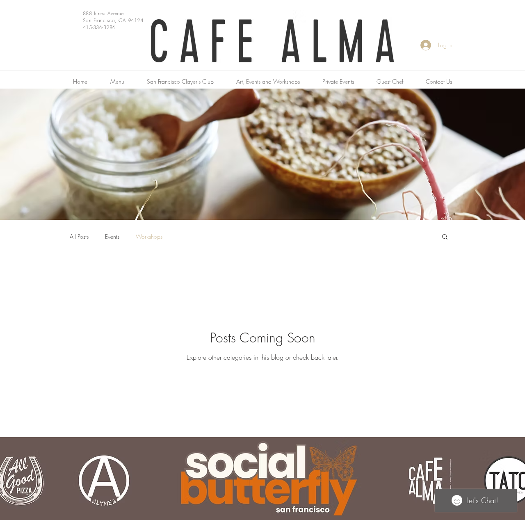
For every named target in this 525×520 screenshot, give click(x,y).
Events (112, 236)
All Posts (79, 236)
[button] (445, 237)
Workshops (149, 236)
